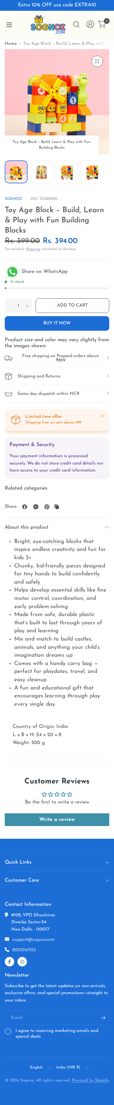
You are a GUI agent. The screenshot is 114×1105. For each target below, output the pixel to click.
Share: (11, 507)
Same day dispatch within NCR (48, 393)
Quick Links (18, 862)
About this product (26, 527)
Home (11, 44)
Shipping (33, 249)
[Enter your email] (103, 1017)
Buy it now (57, 323)
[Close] (103, 416)
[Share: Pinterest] (47, 507)
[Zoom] (97, 61)
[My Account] (90, 24)
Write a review (57, 819)
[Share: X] (36, 507)
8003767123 (24, 950)
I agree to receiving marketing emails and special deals (57, 1033)
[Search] (76, 24)
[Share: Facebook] (25, 507)
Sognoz (13, 199)
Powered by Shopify (90, 1080)
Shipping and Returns (38, 376)
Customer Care (22, 880)
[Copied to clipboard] (57, 507)
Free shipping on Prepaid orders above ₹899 (60, 358)
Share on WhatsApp (43, 271)
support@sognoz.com (33, 939)
